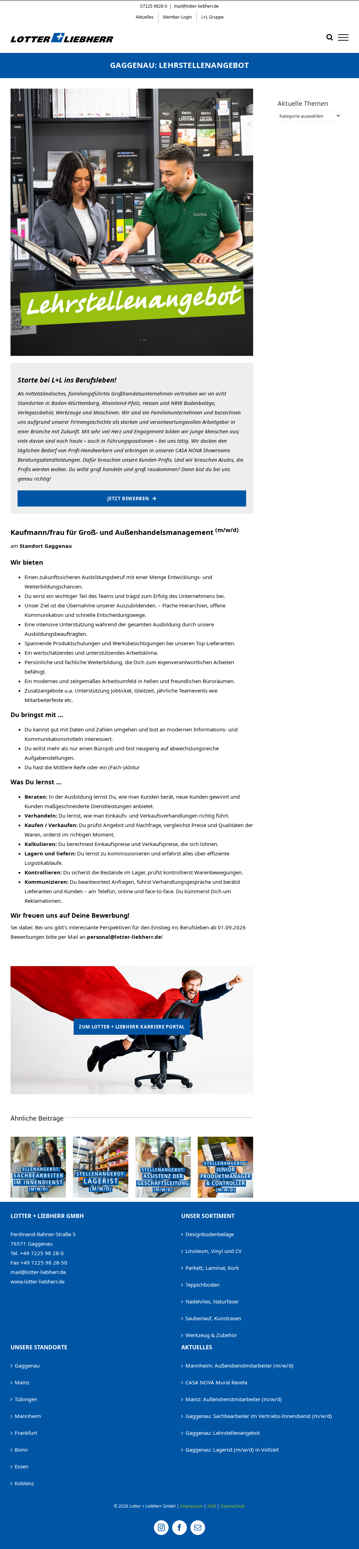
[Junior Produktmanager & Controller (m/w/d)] (163, 1140)
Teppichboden (202, 1284)
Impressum (191, 1506)
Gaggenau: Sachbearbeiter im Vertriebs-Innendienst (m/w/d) (258, 1415)
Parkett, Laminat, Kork (212, 1267)
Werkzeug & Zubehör (211, 1334)
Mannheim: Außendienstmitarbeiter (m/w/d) (239, 1365)
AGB (211, 1506)
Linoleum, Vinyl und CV (213, 1250)
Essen (21, 1466)
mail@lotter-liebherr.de (196, 6)
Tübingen (26, 1399)
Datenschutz (233, 1506)
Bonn (21, 1449)
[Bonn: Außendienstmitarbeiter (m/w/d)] (225, 1140)
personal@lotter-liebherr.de (124, 936)
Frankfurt (26, 1432)
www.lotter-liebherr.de (38, 1281)
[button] (16, 1168)
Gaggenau (27, 1365)
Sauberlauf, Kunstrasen (213, 1318)
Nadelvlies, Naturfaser (212, 1301)
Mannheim (28, 1415)
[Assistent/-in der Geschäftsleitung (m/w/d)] (100, 1140)
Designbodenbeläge (209, 1234)
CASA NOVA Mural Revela (216, 1382)
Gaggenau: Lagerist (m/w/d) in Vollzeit (232, 1449)
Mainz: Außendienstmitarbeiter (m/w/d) (233, 1399)
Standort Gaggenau (46, 545)
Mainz (22, 1382)
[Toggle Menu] (343, 37)
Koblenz (24, 1483)
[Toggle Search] (329, 37)
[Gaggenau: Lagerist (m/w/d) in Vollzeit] (38, 1140)
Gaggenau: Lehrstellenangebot (222, 1432)
